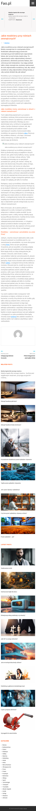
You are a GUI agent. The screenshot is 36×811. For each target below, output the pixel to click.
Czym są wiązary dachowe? (9, 709)
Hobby (4, 753)
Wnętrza (6, 43)
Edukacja (5, 751)
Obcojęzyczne (7, 767)
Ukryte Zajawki (7, 789)
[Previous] (2, 19)
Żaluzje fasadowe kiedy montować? (11, 425)
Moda (4, 760)
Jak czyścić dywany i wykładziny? (10, 489)
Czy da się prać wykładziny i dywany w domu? (14, 513)
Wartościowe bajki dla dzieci (9, 592)
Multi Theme (23, 808)
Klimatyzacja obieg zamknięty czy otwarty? (13, 615)
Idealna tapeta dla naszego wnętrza (11, 371)
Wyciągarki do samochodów (9, 733)
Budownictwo (7, 747)
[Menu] (33, 3)
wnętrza (13, 316)
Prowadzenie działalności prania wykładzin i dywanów (16, 459)
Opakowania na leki (6, 568)
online (8, 263)
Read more (19, 19)
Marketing (5, 758)
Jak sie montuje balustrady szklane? (11, 662)
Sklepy (4, 778)
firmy (8, 244)
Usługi (4, 793)
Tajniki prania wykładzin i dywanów (11, 483)
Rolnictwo (5, 776)
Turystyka (5, 787)
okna (26, 133)
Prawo (4, 771)
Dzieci (4, 749)
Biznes (5, 745)
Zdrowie (5, 798)
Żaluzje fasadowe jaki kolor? (9, 401)
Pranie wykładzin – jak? (7, 537)
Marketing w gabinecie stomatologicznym (13, 686)
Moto (4, 762)
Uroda (4, 791)
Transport (5, 784)
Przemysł (5, 773)
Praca (4, 769)
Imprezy (5, 756)
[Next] (33, 19)
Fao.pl (6, 3)
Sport (4, 780)
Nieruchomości (7, 765)
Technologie (6, 782)
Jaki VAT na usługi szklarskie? (9, 639)
